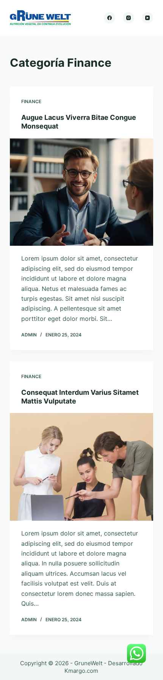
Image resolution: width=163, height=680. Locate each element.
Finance (31, 101)
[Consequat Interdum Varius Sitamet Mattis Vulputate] (81, 467)
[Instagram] (128, 18)
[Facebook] (109, 18)
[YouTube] (147, 18)
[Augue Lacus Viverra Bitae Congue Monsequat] (81, 192)
